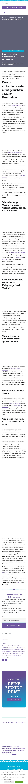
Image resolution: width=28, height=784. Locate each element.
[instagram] (6, 660)
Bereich (18, 582)
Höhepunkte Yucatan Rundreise (14, 152)
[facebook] (3, 660)
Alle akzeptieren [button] (19, 781)
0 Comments (10, 64)
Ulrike (4, 64)
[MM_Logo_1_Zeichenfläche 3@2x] (17, 12)
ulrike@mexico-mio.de (15, 655)
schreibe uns (4, 572)
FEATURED (10, 50)
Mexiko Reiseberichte (18, 50)
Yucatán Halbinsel (16, 405)
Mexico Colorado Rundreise (15, 403)
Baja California (5, 407)
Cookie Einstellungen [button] (9, 781)
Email (3, 616)
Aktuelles (5, 50)
